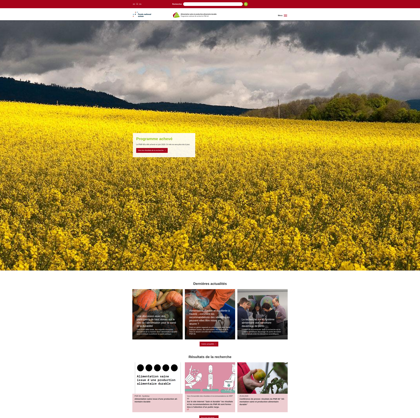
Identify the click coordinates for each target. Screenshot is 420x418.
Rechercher (177, 4)
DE (134, 4)
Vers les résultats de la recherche (151, 150)
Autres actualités (207, 344)
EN (140, 4)
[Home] (223, 15)
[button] (282, 15)
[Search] (246, 4)
